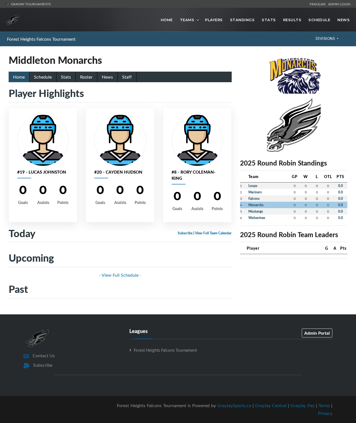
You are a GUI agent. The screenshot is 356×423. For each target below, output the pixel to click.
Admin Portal (317, 333)
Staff (127, 77)
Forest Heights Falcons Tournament (41, 39)
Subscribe (185, 233)
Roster (86, 77)
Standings (242, 20)
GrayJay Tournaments (30, 4)
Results (292, 20)
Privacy (325, 413)
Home (167, 20)
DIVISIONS (326, 38)
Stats (269, 20)
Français (318, 4)
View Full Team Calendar (213, 233)
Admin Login (339, 4)
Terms (324, 405)
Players (214, 20)
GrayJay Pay (302, 405)
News (343, 20)
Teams (187, 20)
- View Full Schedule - (120, 275)
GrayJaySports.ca (234, 405)
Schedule (319, 20)
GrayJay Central (270, 405)
